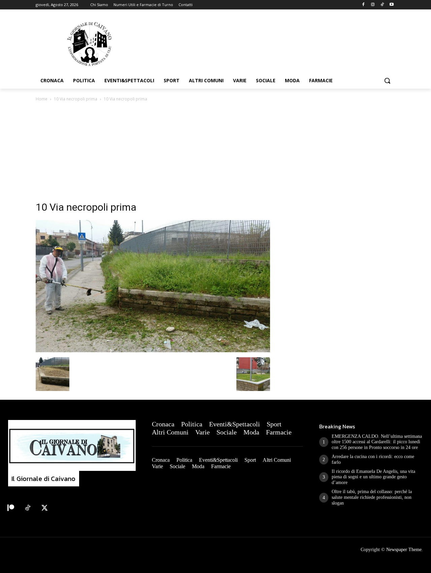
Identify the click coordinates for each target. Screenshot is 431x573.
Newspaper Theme (404, 549)
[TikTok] (382, 5)
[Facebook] (363, 5)
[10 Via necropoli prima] (153, 350)
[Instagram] (373, 5)
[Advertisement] (215, 153)
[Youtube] (391, 5)
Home (41, 99)
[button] (387, 80)
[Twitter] (44, 508)
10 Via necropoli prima (75, 99)
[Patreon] (11, 508)
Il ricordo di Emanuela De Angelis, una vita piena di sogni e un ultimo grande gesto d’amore (373, 477)
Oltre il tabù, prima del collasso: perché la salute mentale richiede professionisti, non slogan (372, 497)
